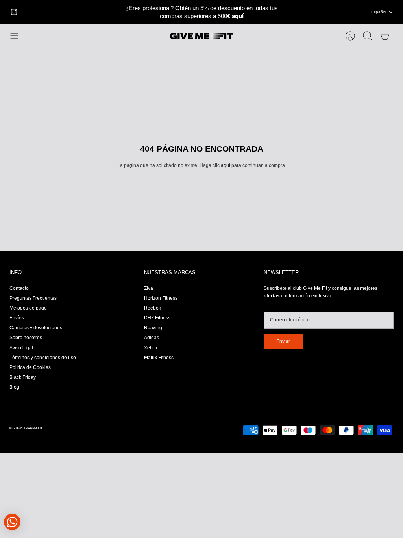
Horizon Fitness (160, 298)
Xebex (151, 348)
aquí (225, 165)
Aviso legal (21, 348)
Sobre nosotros (25, 337)
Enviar (283, 341)
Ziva (148, 288)
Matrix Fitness (159, 357)
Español (378, 12)
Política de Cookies (30, 367)
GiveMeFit (33, 428)
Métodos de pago (28, 308)
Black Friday (22, 377)
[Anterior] (111, 12)
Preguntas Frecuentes (33, 298)
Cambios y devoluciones (35, 327)
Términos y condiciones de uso (42, 357)
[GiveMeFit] (201, 36)
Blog (14, 387)
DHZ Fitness (157, 318)
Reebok (152, 308)
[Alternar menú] (18, 36)
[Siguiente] (292, 12)
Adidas (151, 337)
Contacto (19, 288)
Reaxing (153, 327)
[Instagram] (14, 12)
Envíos (16, 318)
